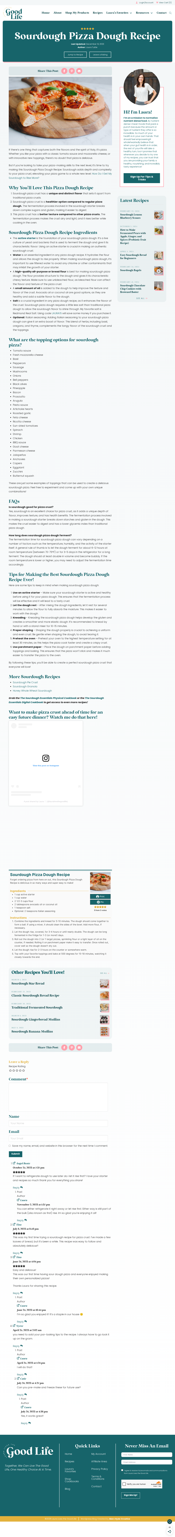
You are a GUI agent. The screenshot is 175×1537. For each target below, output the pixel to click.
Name (14, 1116)
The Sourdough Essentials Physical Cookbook (48, 698)
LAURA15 (57, 313)
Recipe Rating (17, 1066)
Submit (15, 1153)
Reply (16, 1187)
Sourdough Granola (25, 686)
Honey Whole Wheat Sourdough (32, 690)
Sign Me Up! (130, 1495)
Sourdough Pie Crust (25, 682)
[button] (164, 2)
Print (101, 896)
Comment (18, 1079)
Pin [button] (102, 902)
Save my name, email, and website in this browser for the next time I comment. (60, 1145)
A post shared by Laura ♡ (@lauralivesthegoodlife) (46, 801)
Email (14, 1132)
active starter (27, 238)
